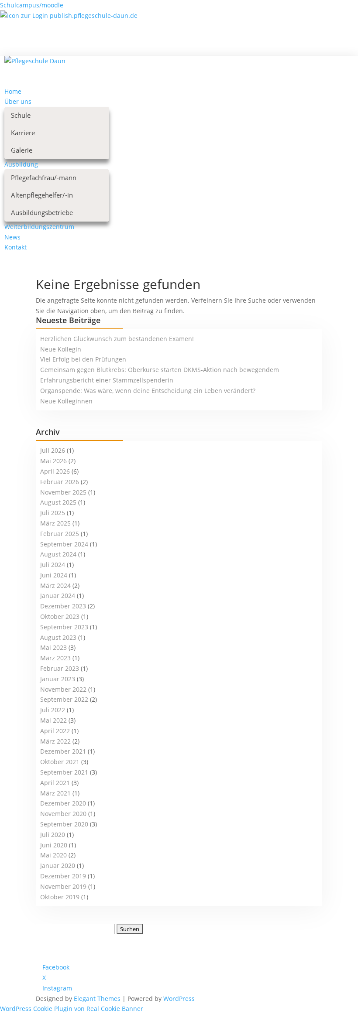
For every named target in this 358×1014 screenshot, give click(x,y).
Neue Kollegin (60, 349)
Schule (21, 115)
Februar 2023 (59, 668)
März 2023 (55, 658)
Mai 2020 (53, 855)
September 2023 (64, 627)
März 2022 (55, 741)
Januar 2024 (57, 595)
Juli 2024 (52, 564)
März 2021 (55, 793)
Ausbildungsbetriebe (42, 212)
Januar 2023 (57, 679)
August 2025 (58, 502)
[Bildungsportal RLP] (69, 15)
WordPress (179, 998)
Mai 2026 (53, 461)
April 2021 (55, 782)
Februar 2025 (59, 533)
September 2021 (64, 772)
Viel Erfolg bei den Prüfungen (83, 359)
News (12, 237)
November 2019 (63, 886)
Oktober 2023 (59, 616)
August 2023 (58, 637)
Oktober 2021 (59, 762)
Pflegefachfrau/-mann (43, 177)
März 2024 (55, 585)
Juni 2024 (53, 575)
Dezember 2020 (63, 803)
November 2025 (63, 492)
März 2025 (55, 523)
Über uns (17, 101)
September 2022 (64, 699)
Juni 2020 (53, 845)
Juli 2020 (52, 834)
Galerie (21, 150)
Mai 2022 (53, 720)
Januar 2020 (57, 865)
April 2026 (55, 471)
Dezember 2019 (63, 876)
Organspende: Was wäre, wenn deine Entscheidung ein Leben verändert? (147, 390)
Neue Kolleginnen (66, 401)
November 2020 (63, 813)
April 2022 (55, 731)
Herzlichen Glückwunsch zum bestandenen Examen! (117, 339)
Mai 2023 (53, 647)
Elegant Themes (97, 998)
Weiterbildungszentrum (39, 226)
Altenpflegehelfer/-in (42, 195)
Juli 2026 (52, 450)
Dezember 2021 (63, 751)
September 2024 (64, 544)
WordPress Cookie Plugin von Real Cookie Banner (71, 1008)
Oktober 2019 (59, 897)
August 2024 (58, 554)
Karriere (23, 132)
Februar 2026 (59, 482)
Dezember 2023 (63, 606)
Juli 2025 (52, 513)
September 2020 (64, 824)
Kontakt (15, 247)
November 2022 (63, 689)
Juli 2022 (52, 710)
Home (12, 91)
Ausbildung (21, 164)
